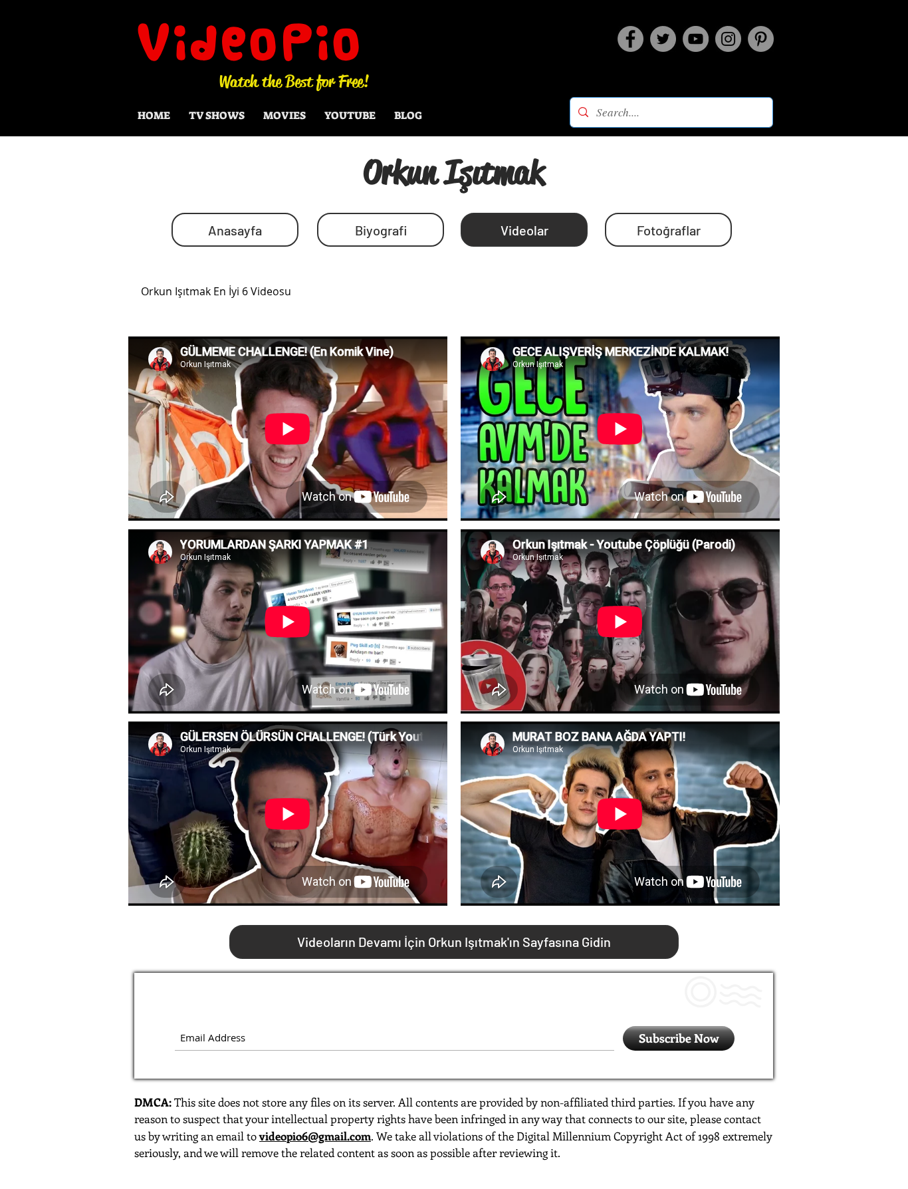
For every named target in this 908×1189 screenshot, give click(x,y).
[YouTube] (696, 39)
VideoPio (250, 42)
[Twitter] (663, 39)
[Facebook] (630, 39)
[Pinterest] (761, 39)
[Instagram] (728, 39)
